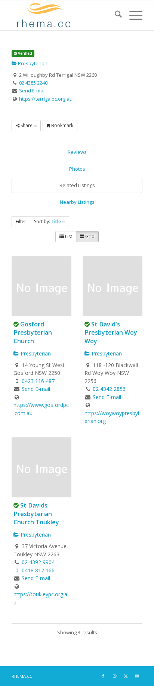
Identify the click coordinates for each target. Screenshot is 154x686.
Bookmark (61, 125)
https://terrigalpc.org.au (46, 98)
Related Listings (77, 185)
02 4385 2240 (33, 82)
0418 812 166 (38, 570)
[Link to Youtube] (136, 676)
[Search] (114, 15)
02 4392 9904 (38, 562)
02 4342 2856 (109, 388)
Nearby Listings (77, 202)
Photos (77, 168)
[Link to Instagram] (114, 676)
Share (26, 125)
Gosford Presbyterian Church (32, 332)
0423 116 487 (38, 381)
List (68, 236)
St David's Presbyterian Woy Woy (110, 332)
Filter (21, 221)
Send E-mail (32, 90)
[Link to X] (125, 676)
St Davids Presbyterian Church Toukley (36, 513)
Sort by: (47, 221)
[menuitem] (114, 15)
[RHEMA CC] (64, 15)
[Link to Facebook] (103, 676)
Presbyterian (32, 63)
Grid (89, 236)
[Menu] (132, 15)
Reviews (77, 152)
